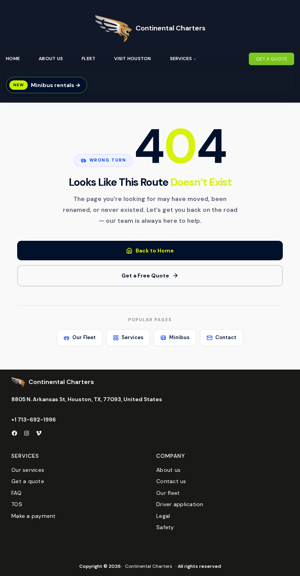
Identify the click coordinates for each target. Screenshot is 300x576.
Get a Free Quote (145, 275)
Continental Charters (170, 28)
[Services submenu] (194, 58)
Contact (225, 337)
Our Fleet (84, 337)
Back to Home (155, 250)
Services (132, 337)
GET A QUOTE (271, 59)
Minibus (179, 337)
